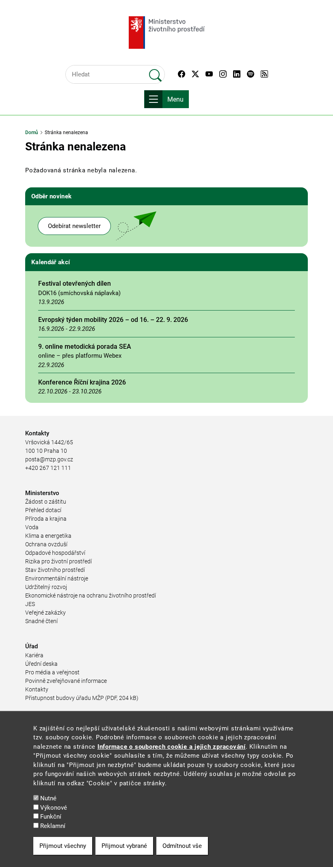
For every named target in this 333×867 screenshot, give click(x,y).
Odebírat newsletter (74, 226)
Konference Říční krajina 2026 (82, 382)
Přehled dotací (43, 510)
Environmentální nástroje (56, 578)
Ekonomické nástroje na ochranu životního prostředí (90, 595)
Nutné (48, 798)
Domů (31, 132)
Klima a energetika (48, 535)
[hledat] (155, 72)
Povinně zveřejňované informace (66, 681)
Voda (32, 527)
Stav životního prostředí (55, 570)
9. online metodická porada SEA (84, 346)
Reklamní (52, 826)
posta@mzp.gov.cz (49, 459)
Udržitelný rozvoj (46, 587)
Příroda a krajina (46, 518)
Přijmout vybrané (124, 846)
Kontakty (36, 689)
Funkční (50, 816)
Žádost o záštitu (45, 501)
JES (30, 604)
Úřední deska (41, 664)
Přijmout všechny (62, 846)
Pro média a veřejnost (52, 672)
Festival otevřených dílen (74, 283)
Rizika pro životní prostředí (58, 561)
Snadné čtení (41, 621)
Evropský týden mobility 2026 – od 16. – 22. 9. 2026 (113, 320)
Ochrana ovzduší (46, 544)
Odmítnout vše (182, 846)
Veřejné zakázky (45, 612)
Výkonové (53, 807)
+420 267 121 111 (48, 468)
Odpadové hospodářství (55, 553)
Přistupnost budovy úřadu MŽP (64, 698)
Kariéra (34, 655)
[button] (181, 74)
